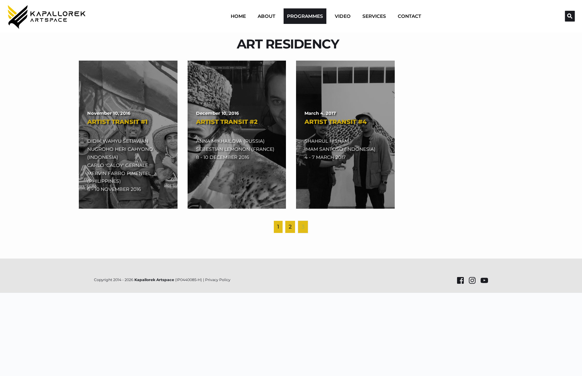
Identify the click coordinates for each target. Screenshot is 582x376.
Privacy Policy (217, 279)
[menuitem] (238, 16)
